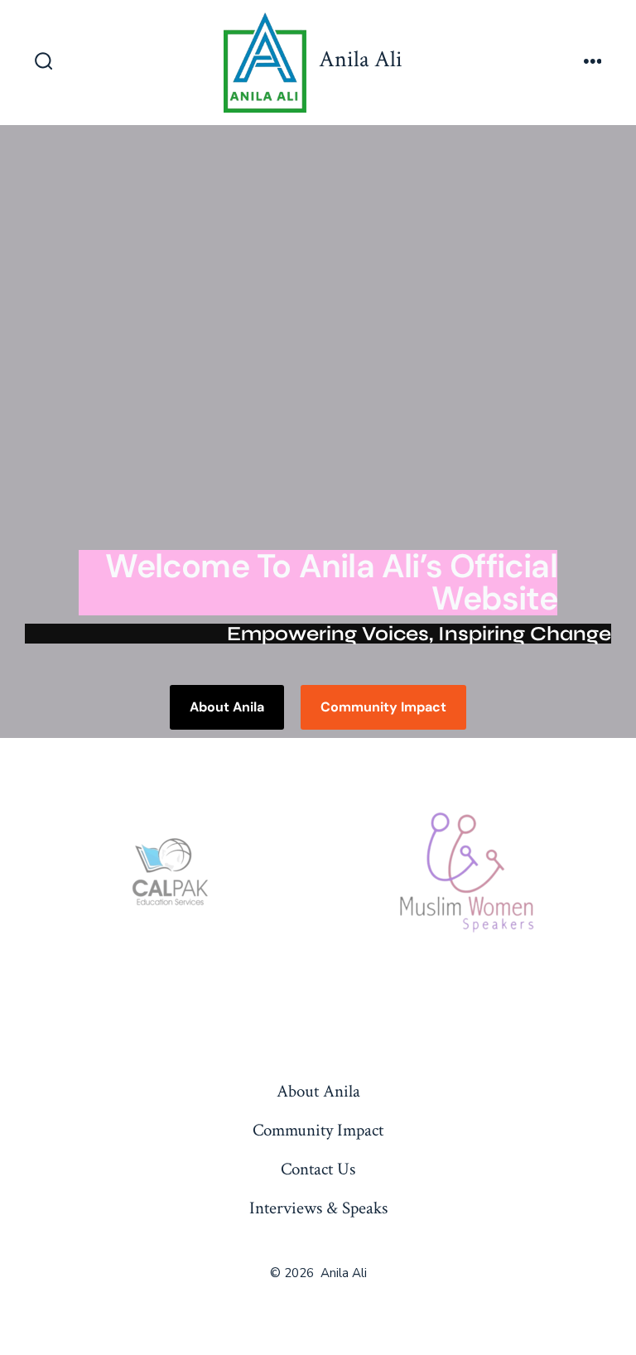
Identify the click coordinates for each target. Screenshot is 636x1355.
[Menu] (593, 63)
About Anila (318, 1091)
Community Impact (318, 1130)
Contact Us (318, 1169)
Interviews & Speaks (318, 1208)
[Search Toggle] (44, 63)
